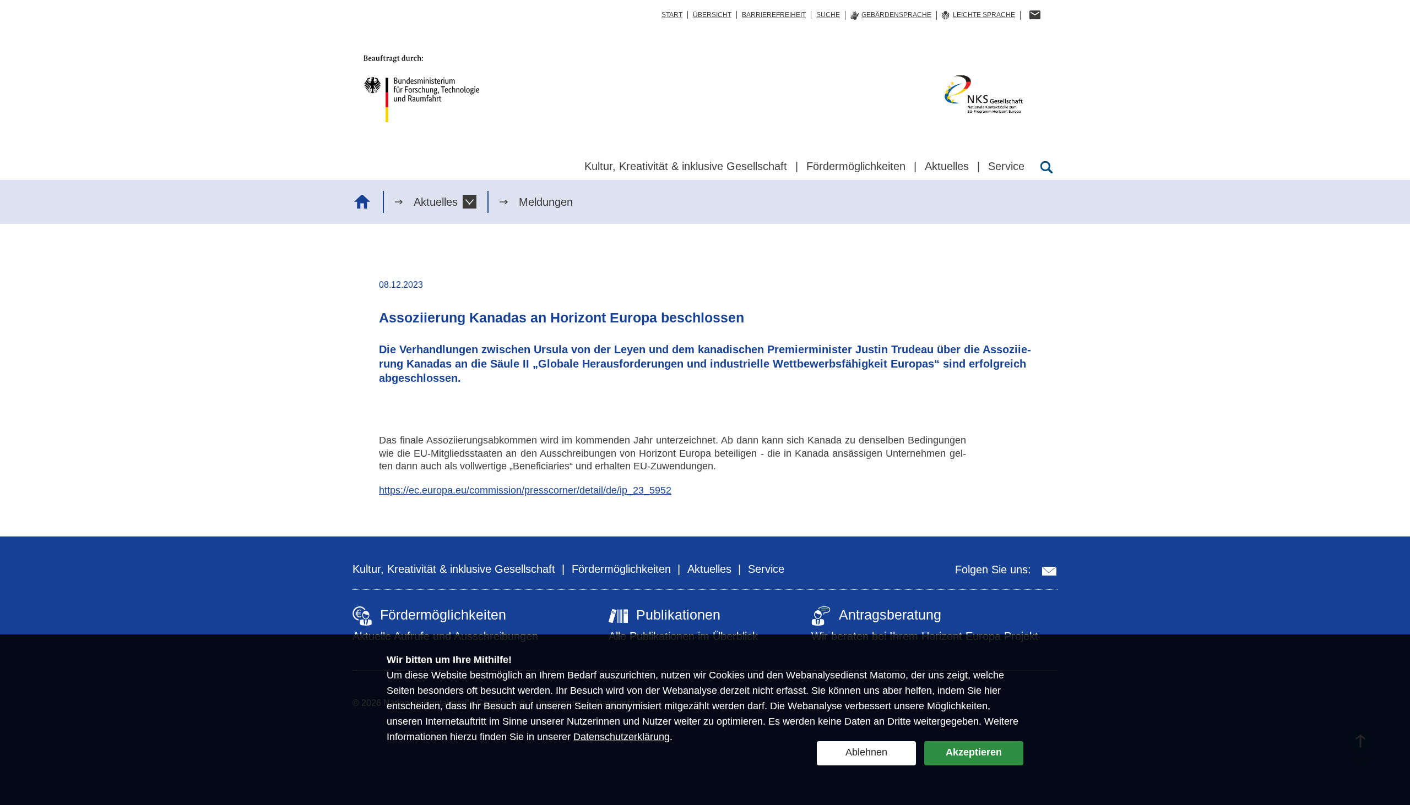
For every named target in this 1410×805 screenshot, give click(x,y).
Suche (828, 15)
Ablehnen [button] (866, 752)
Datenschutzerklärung (621, 736)
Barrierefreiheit (774, 15)
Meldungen (545, 202)
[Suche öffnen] (1046, 167)
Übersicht (712, 15)
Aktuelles (436, 202)
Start (671, 15)
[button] (469, 202)
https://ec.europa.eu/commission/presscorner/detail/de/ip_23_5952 (525, 490)
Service (766, 569)
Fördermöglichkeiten (621, 569)
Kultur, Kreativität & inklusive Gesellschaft (453, 569)
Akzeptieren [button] (974, 752)
